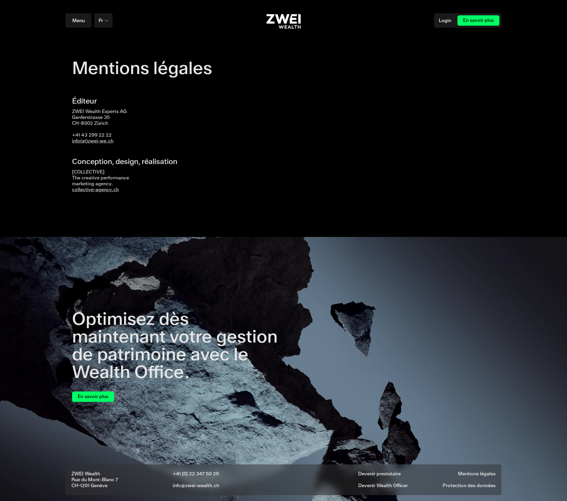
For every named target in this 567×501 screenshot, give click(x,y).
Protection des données (469, 485)
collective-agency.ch (95, 189)
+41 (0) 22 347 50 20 (196, 474)
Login (445, 20)
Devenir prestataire (379, 474)
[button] (103, 20)
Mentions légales (477, 474)
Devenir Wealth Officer (383, 485)
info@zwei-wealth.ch (196, 485)
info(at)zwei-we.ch (92, 141)
